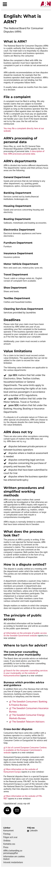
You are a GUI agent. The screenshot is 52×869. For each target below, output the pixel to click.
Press (5, 847)
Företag (6, 834)
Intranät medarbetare (13, 862)
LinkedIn (34, 830)
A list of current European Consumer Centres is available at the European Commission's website (25, 750)
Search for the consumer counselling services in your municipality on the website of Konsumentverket (26, 673)
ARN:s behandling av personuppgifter (12, 851)
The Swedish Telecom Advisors (28, 721)
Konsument (8, 830)
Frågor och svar (10, 837)
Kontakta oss (9, 844)
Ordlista (6, 840)
